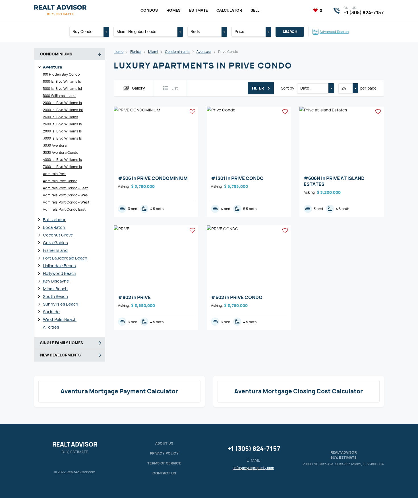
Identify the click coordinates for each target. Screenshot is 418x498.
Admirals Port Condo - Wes (65, 195)
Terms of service (164, 463)
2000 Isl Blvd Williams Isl (63, 109)
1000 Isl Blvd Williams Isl (62, 88)
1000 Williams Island (59, 95)
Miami (153, 51)
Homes (173, 10)
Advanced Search (334, 31)
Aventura (52, 67)
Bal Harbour (54, 219)
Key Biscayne (56, 281)
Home (118, 51)
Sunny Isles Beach (60, 304)
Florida (135, 51)
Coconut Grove (58, 235)
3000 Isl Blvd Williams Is (62, 138)
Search (290, 31)
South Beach (55, 296)
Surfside (51, 311)
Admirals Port (54, 173)
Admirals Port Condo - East (65, 188)
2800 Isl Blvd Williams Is (62, 131)
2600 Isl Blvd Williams (60, 117)
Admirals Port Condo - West (66, 202)
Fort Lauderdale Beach (65, 258)
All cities (51, 327)
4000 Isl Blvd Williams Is (62, 159)
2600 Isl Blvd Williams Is (62, 124)
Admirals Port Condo (60, 181)
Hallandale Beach (59, 265)
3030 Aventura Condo (60, 152)
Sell (255, 10)
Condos (149, 10)
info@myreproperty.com (253, 467)
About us (164, 443)
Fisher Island (55, 250)
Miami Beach (55, 288)
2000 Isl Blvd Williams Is (62, 102)
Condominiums (177, 51)
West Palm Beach (59, 319)
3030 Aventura (55, 145)
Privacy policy (164, 453)
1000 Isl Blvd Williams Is (62, 81)
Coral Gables (55, 242)
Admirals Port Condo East (64, 209)
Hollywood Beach (59, 273)
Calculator (229, 10)
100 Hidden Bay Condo (61, 74)
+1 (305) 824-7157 (253, 449)
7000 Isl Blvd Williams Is (62, 166)
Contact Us (164, 473)
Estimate (198, 10)
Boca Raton (54, 227)
